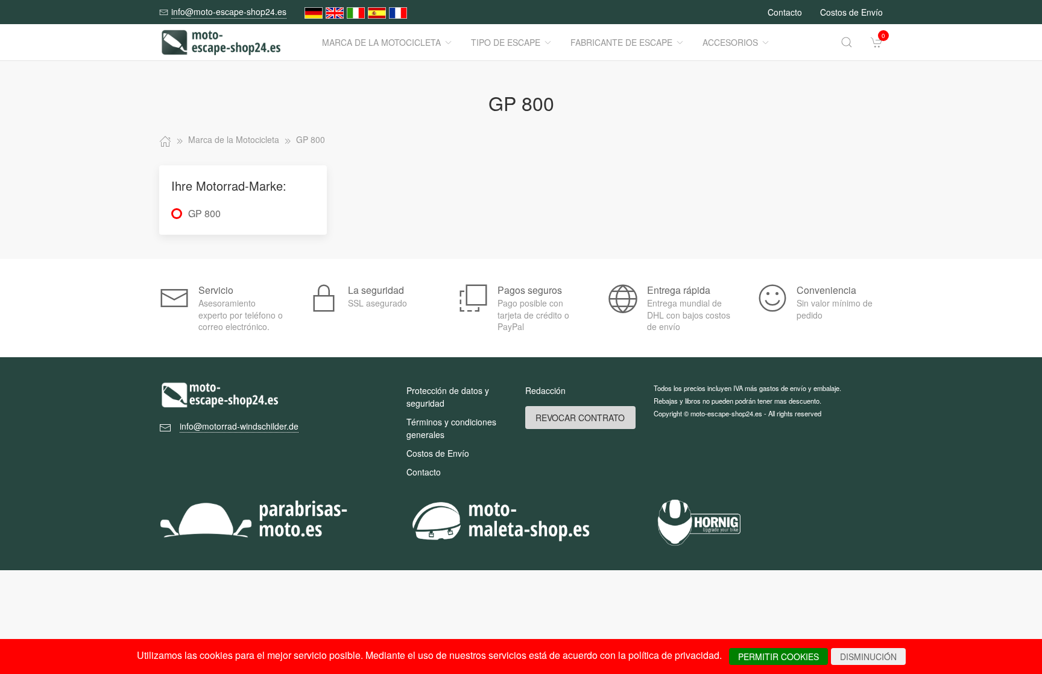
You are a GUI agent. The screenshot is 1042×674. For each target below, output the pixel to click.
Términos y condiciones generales (451, 428)
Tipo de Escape (505, 42)
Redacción (545, 390)
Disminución (868, 656)
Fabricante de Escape (621, 42)
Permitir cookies (778, 656)
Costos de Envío (851, 12)
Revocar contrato (580, 418)
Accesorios (730, 42)
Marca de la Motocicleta (381, 42)
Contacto (785, 12)
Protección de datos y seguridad (447, 396)
